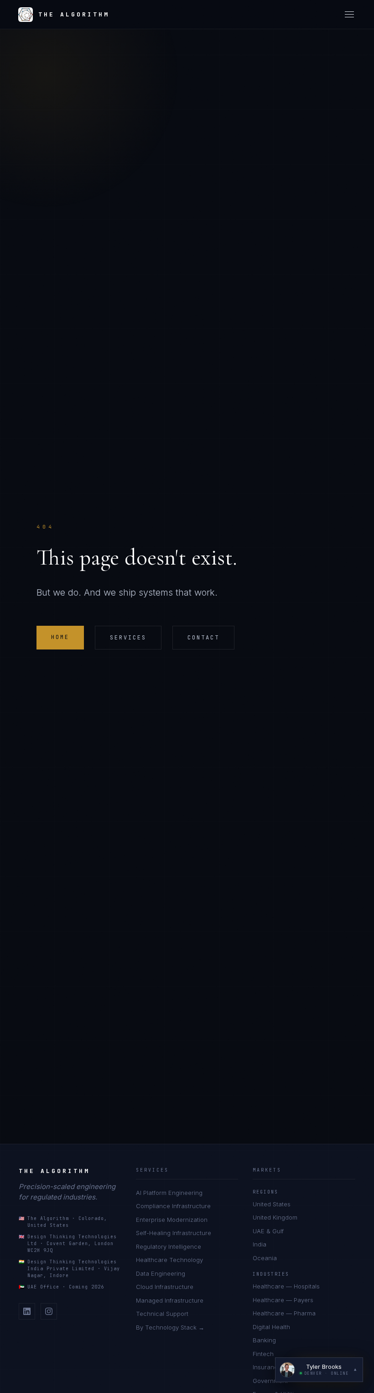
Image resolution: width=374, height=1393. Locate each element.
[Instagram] (49, 1311)
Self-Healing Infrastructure (173, 1232)
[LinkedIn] (27, 1311)
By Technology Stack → (170, 1327)
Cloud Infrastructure (164, 1286)
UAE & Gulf (268, 1231)
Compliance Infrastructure (173, 1206)
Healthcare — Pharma (284, 1313)
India (259, 1244)
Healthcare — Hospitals (286, 1286)
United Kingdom (275, 1217)
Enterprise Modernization (172, 1219)
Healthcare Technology (169, 1259)
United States (272, 1204)
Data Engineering (160, 1273)
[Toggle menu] (349, 14)
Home (60, 637)
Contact (203, 637)
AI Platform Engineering (169, 1192)
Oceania (265, 1258)
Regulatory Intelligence (168, 1246)
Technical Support (162, 1313)
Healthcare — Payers (283, 1300)
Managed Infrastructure (169, 1300)
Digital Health (271, 1326)
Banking (264, 1340)
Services (128, 637)
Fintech (263, 1353)
